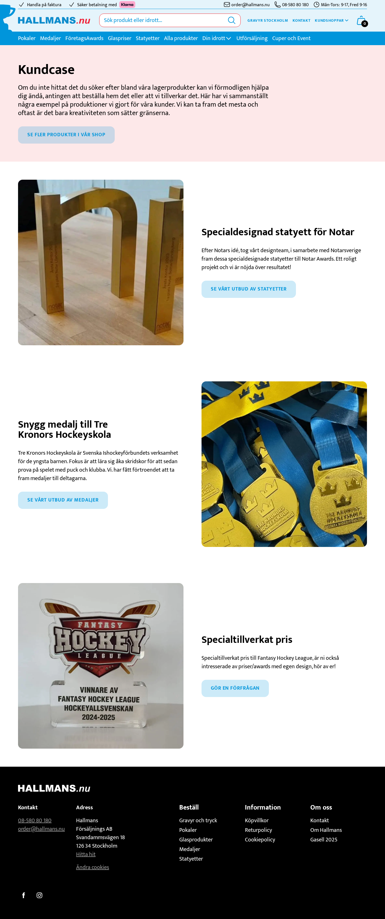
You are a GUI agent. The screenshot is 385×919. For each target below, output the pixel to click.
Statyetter (148, 38)
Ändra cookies (92, 867)
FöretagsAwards (84, 38)
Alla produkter (181, 38)
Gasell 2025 (323, 840)
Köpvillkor (257, 820)
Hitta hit (86, 854)
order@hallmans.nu (41, 829)
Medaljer (50, 38)
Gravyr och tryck (198, 820)
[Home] (54, 20)
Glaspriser (119, 38)
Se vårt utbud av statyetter (249, 289)
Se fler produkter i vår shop (66, 135)
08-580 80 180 (35, 820)
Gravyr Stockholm (267, 20)
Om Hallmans (326, 830)
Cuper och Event (291, 38)
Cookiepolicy (260, 840)
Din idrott (213, 38)
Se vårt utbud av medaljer (63, 500)
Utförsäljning (252, 38)
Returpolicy (258, 830)
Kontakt (301, 20)
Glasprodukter (196, 840)
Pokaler (27, 38)
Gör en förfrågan (235, 688)
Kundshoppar (329, 20)
